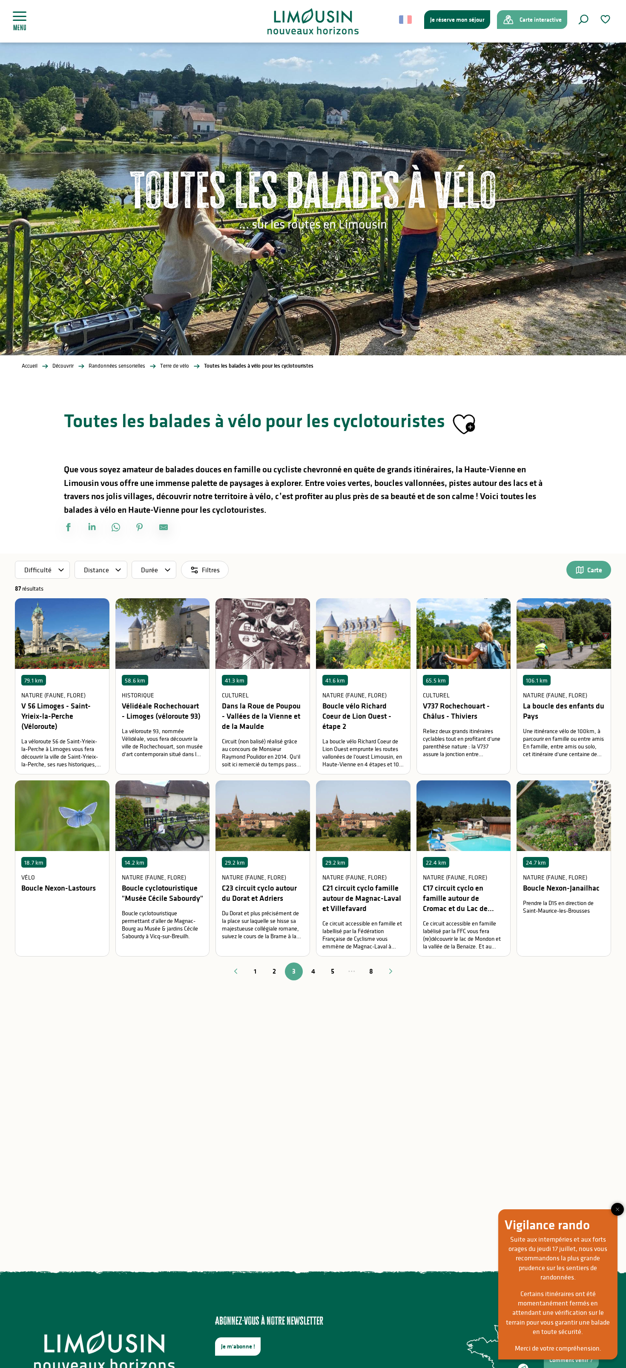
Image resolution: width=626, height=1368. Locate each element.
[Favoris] (606, 19)
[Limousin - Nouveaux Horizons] (313, 21)
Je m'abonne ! (238, 1346)
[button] (583, 19)
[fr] (406, 19)
